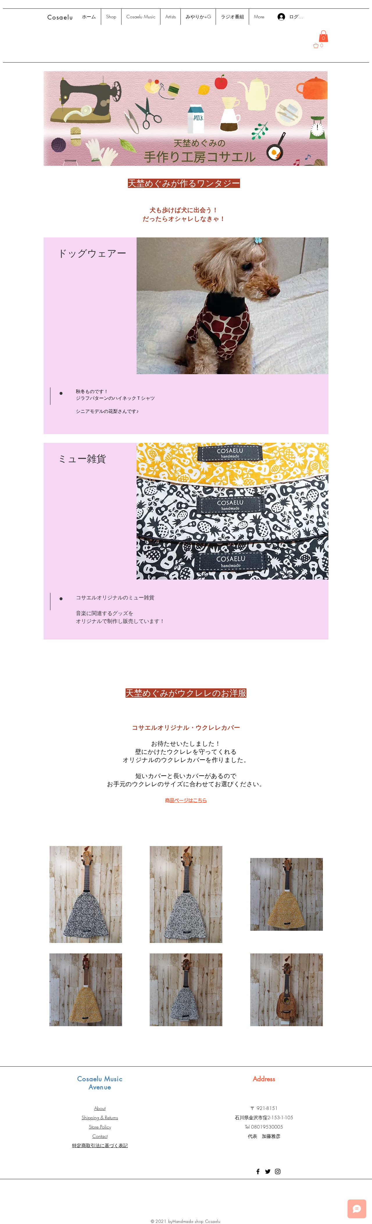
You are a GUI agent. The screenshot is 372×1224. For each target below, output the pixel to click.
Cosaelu (60, 17)
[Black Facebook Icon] (258, 1171)
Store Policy (100, 1127)
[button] (323, 36)
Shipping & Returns (100, 1117)
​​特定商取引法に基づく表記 (100, 1145)
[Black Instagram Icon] (277, 1171)
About (99, 1108)
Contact (100, 1136)
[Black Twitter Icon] (267, 1171)
